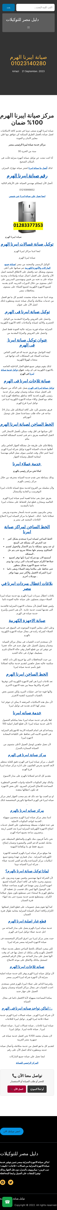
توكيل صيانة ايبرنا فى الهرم (41, 387)
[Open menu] (28, 27)
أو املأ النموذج (37, 1089)
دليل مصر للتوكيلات (22, 19)
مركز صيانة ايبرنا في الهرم (27, 755)
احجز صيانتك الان (11, 1131)
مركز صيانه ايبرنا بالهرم (27, 810)
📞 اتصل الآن (16, 1089)
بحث (8, 7)
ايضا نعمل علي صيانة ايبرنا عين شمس (27, 196)
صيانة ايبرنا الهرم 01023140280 (28, 60)
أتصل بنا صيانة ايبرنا (37, 168)
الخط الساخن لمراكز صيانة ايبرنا (27, 529)
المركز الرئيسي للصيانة (27, 1062)
